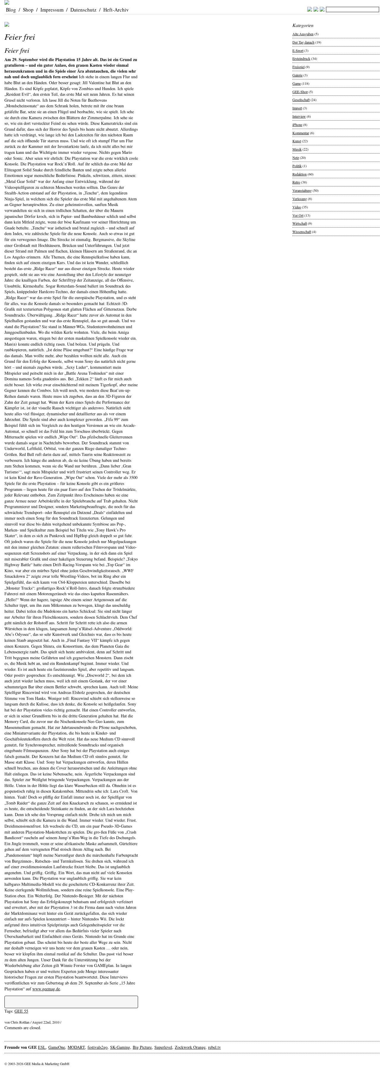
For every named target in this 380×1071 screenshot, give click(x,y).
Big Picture (142, 1047)
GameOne (56, 1047)
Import (297, 108)
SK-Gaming (120, 1047)
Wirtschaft (299, 223)
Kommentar (300, 132)
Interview (299, 116)
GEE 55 (21, 1011)
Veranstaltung (302, 190)
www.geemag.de (46, 989)
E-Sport (297, 50)
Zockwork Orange (190, 1047)
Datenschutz (83, 9)
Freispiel (298, 66)
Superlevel (163, 1047)
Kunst (296, 140)
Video (296, 207)
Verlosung (299, 198)
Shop (28, 9)
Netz (295, 157)
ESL (42, 1047)
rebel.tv (214, 1047)
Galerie (297, 75)
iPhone (297, 124)
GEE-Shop (300, 91)
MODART (76, 1047)
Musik (297, 149)
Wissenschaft (301, 231)
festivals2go (97, 1047)
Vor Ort (297, 215)
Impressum (52, 9)
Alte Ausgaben (303, 33)
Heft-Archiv (116, 9)
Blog (11, 9)
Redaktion (299, 174)
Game (296, 83)
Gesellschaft (301, 99)
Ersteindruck (301, 58)
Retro (296, 182)
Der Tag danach (303, 42)
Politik (297, 165)
